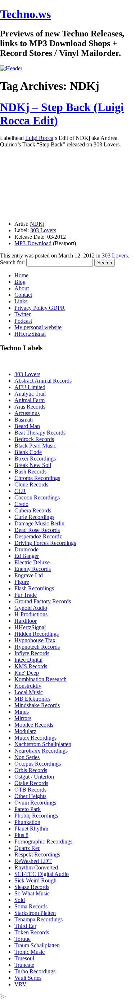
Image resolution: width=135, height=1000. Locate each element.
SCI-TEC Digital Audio (41, 874)
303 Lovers (43, 230)
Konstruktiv (27, 686)
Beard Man (27, 426)
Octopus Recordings (37, 764)
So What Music (32, 893)
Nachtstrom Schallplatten (42, 744)
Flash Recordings (34, 588)
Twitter (22, 314)
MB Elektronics (32, 699)
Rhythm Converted (36, 867)
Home (21, 275)
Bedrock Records (34, 439)
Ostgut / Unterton (34, 777)
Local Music (28, 692)
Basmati (23, 420)
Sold (19, 900)
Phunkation (27, 822)
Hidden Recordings (36, 634)
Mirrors (22, 718)
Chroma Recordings (37, 478)
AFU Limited (29, 387)
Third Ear (25, 926)
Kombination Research (40, 679)
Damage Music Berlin (39, 523)
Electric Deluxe (32, 562)
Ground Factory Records (42, 601)
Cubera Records (32, 510)
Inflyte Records (31, 653)
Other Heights (30, 796)
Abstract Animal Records (43, 381)
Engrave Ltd (28, 575)
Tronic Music (29, 952)
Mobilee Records (33, 725)
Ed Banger (26, 556)
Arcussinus (27, 413)
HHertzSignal (30, 334)
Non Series (27, 757)
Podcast (23, 321)
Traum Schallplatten (37, 945)
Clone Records (31, 484)
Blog (20, 282)
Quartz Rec (27, 848)
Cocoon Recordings (37, 497)
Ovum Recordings (35, 802)
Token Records (31, 932)
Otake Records (31, 783)
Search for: (12, 262)
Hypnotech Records (37, 647)
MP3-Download (32, 243)
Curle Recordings (34, 517)
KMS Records (30, 666)
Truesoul (24, 958)
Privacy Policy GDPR (39, 308)
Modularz (25, 731)
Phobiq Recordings (36, 815)
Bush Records (30, 471)
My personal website (38, 327)
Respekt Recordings (37, 854)
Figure (21, 582)
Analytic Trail (30, 394)
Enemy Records (32, 569)
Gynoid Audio (30, 608)
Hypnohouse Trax (34, 640)
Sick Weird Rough (35, 880)
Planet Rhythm (31, 828)
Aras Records (29, 407)
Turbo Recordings (34, 971)
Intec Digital (28, 660)
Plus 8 (21, 835)
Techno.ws (25, 14)
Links (20, 301)
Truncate (24, 965)
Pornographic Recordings (43, 841)
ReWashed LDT (33, 861)
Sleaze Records (31, 887)
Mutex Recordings (35, 738)
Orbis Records (30, 770)
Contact (23, 295)
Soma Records (31, 906)
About (21, 288)
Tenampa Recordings (38, 919)
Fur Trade (25, 595)
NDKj (37, 224)
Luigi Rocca (39, 138)
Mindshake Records (37, 705)
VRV (20, 984)
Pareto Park (27, 809)
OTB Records (30, 790)
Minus (21, 712)
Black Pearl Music (35, 445)
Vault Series (27, 978)
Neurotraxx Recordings (41, 751)
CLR (20, 491)
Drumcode (26, 549)
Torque (22, 939)
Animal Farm (29, 400)
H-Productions (31, 614)
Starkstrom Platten (35, 913)
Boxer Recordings (35, 458)
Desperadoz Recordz (38, 536)
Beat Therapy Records (40, 432)
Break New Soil (32, 465)
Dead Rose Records (37, 530)
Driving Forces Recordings (45, 543)
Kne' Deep (26, 673)
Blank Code (28, 452)
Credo (21, 504)
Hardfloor (25, 621)
